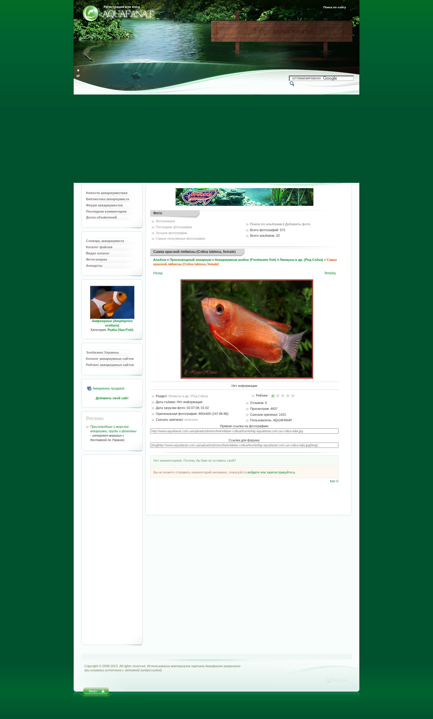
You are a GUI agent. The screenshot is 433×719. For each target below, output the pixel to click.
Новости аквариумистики (107, 193)
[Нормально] (282, 395)
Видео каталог (98, 253)
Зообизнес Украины (102, 352)
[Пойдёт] (277, 395)
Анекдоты (94, 265)
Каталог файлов (99, 247)
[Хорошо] (287, 395)
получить (191, 419)
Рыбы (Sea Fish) (120, 330)
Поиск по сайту (334, 7)
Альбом (159, 259)
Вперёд (330, 273)
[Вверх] (96, 692)
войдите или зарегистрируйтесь (271, 472)
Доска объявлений (101, 217)
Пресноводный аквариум (190, 259)
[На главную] (78, 70)
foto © (334, 481)
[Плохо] (272, 395)
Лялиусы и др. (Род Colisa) (301, 259)
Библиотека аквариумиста (107, 199)
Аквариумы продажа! (108, 388)
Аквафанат (214, 666)
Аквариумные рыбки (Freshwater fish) (245, 259)
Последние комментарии (106, 211)
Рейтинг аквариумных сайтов (110, 365)
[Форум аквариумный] (90, 14)
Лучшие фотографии (171, 233)
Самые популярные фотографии (180, 238)
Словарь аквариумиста (105, 241)
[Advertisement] (216, 138)
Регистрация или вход (122, 7)
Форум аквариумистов (104, 205)
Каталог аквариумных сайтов (110, 358)
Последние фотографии (174, 227)
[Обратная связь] (78, 76)
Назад (157, 273)
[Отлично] (292, 395)
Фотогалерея (96, 259)
